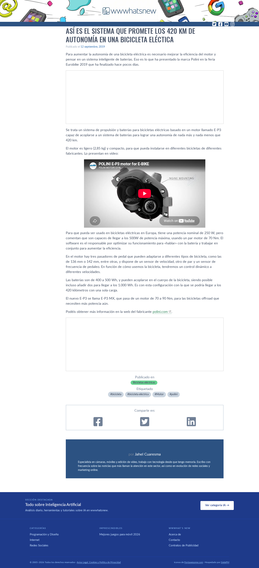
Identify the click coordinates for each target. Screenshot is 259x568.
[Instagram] (232, 24)
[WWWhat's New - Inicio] (129, 11)
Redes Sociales (39, 545)
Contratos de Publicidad (183, 545)
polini (174, 394)
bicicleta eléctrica (139, 394)
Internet (34, 540)
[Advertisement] (144, 97)
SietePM (225, 562)
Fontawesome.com (193, 562)
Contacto (174, 540)
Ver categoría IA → (217, 505)
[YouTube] (226, 24)
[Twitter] (214, 24)
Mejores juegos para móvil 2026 (119, 534)
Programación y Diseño (44, 534)
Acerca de (175, 534)
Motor (160, 394)
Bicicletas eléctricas (144, 382)
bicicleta (116, 394)
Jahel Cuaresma (148, 454)
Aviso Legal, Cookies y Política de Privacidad (99, 562)
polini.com (160, 312)
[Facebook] (220, 24)
